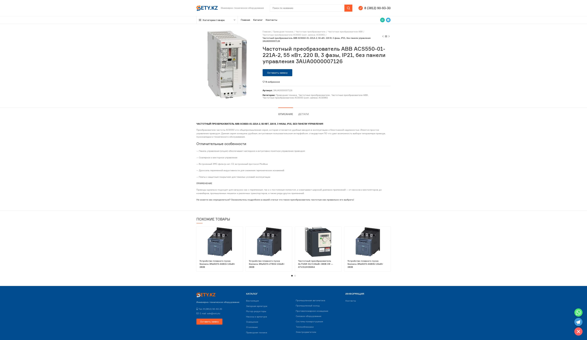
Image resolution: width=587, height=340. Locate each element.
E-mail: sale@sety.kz (209, 313)
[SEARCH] (348, 8)
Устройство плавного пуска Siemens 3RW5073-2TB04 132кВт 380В (266, 264)
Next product (389, 36)
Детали (303, 114)
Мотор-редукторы (256, 311)
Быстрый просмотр (240, 231)
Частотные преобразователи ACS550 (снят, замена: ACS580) (294, 35)
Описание (285, 114)
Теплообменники (305, 326)
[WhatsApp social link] (382, 20)
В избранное (273, 82)
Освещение (252, 321)
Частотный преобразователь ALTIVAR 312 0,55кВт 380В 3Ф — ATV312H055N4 (315, 264)
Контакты (350, 300)
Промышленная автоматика (310, 300)
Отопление (252, 327)
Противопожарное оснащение (312, 311)
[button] (277, 72)
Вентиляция (252, 300)
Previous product (382, 36)
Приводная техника (283, 31)
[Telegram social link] (388, 20)
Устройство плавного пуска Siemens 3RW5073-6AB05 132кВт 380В (365, 264)
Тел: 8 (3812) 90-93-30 (210, 309)
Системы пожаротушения (309, 321)
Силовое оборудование (308, 316)
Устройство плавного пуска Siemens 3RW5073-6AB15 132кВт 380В (217, 264)
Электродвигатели (306, 332)
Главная (267, 31)
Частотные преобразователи (310, 31)
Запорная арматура (256, 306)
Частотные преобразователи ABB (345, 31)
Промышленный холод (308, 305)
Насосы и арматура (256, 316)
